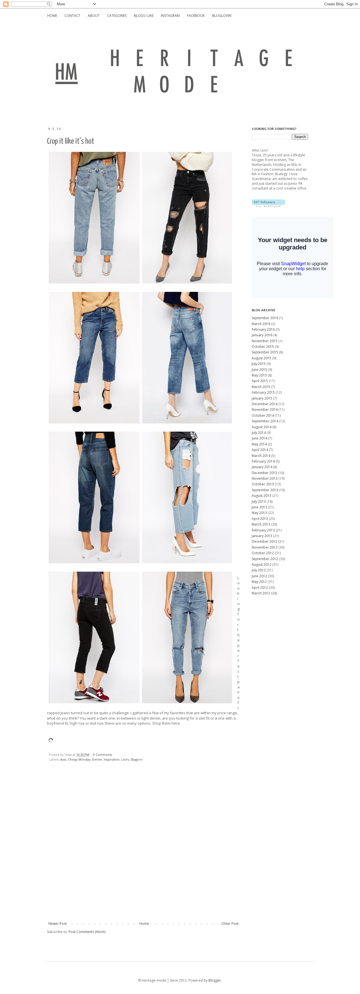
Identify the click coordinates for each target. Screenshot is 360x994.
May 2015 (259, 375)
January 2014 (262, 467)
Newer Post (57, 923)
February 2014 (263, 461)
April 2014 (260, 449)
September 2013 (265, 490)
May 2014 (259, 444)
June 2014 (259, 438)
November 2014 (265, 409)
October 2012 (263, 553)
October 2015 (263, 346)
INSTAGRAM (170, 15)
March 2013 (261, 524)
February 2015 (263, 392)
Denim (97, 759)
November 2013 (265, 478)
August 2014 (261, 427)
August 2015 (261, 358)
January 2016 (262, 335)
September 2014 (265, 421)
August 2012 (261, 564)
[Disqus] (143, 846)
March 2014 (261, 455)
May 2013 (259, 512)
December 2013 (264, 472)
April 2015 (260, 380)
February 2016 (263, 329)
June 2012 (259, 576)
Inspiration (112, 759)
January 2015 (262, 398)
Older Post (229, 923)
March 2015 (261, 386)
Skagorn (136, 759)
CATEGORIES (117, 15)
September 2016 (265, 317)
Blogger (214, 980)
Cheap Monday (79, 759)
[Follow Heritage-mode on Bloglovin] (268, 205)
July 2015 (259, 363)
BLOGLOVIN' (222, 15)
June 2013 (259, 507)
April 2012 (260, 587)
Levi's (125, 759)
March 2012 (261, 593)
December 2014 (264, 404)
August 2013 (261, 495)
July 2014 (259, 432)
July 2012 (259, 570)
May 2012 (259, 581)
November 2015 (265, 341)
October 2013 (263, 484)
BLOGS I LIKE (144, 15)
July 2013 (259, 501)
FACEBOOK (196, 15)
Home (144, 923)
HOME (52, 15)
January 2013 (262, 535)
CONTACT (72, 15)
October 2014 (263, 415)
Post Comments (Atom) (87, 931)
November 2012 (265, 547)
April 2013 (260, 518)
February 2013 (263, 530)
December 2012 (264, 541)
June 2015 (259, 369)
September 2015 (265, 352)
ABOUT (94, 15)
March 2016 (261, 323)
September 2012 (265, 558)
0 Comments (102, 754)
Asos (63, 759)
